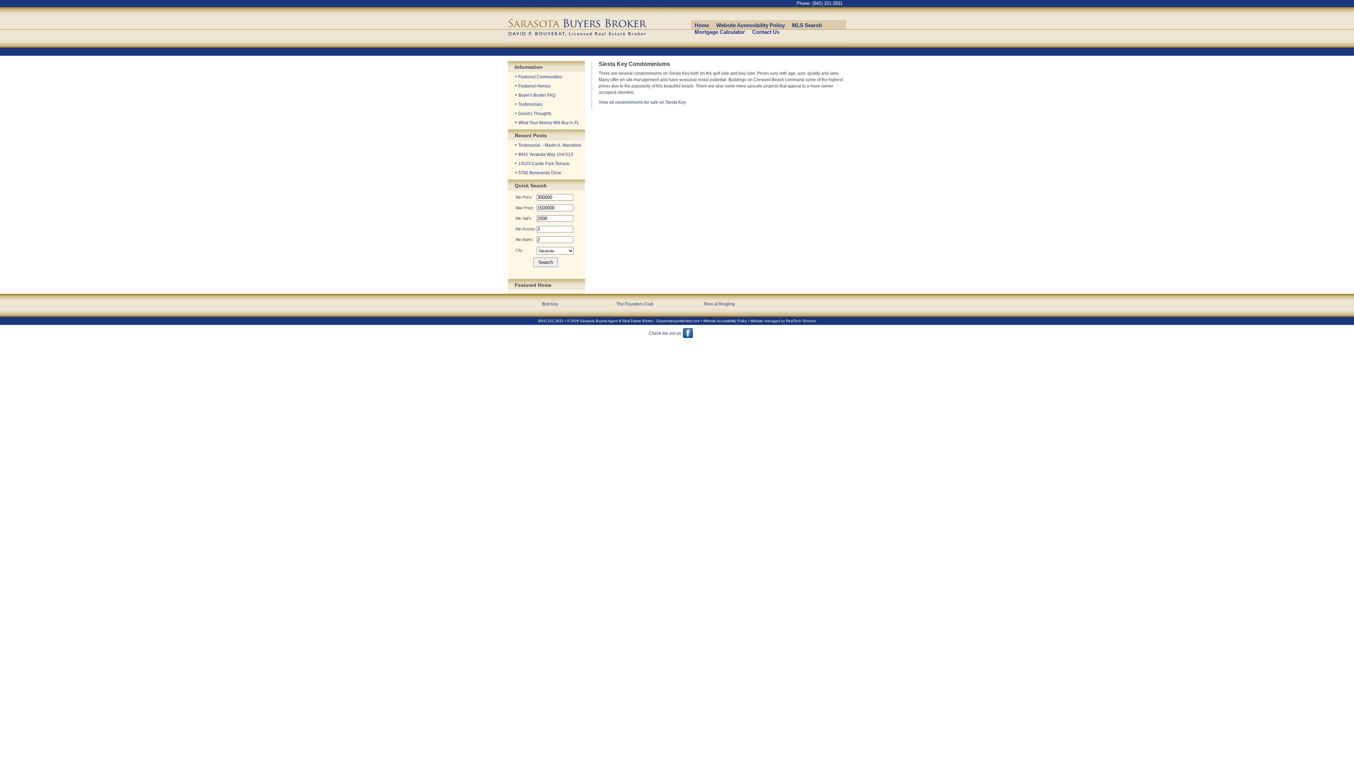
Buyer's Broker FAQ (536, 95)
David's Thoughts (534, 113)
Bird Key (550, 304)
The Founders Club (634, 304)
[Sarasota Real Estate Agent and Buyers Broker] (587, 51)
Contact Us (766, 32)
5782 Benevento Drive (539, 172)
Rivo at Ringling (719, 304)
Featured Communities (540, 76)
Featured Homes (534, 86)
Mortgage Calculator (720, 32)
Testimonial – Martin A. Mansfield (549, 145)
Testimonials (530, 104)
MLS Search (807, 25)
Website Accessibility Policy (750, 25)
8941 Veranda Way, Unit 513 (545, 154)
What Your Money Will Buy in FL (548, 122)
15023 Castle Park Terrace (543, 163)
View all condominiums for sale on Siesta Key (642, 102)
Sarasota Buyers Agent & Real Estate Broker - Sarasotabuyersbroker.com (640, 321)
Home (702, 25)
